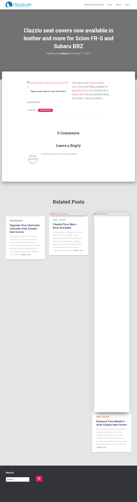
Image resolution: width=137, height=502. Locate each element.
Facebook (8, 496)
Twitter (12, 496)
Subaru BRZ (78, 94)
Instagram (17, 496)
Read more (26, 254)
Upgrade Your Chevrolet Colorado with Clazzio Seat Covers (25, 228)
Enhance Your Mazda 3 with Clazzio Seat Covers (111, 423)
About (118, 5)
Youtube (22, 496)
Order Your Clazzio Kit (94, 5)
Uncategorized (45, 110)
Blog (110, 5)
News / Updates (59, 220)
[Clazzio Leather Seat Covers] (18, 4)
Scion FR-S (88, 90)
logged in (56, 154)
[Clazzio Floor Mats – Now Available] (59, 214)
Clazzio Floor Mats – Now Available (65, 226)
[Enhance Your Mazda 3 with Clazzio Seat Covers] (111, 312)
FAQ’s (127, 5)
